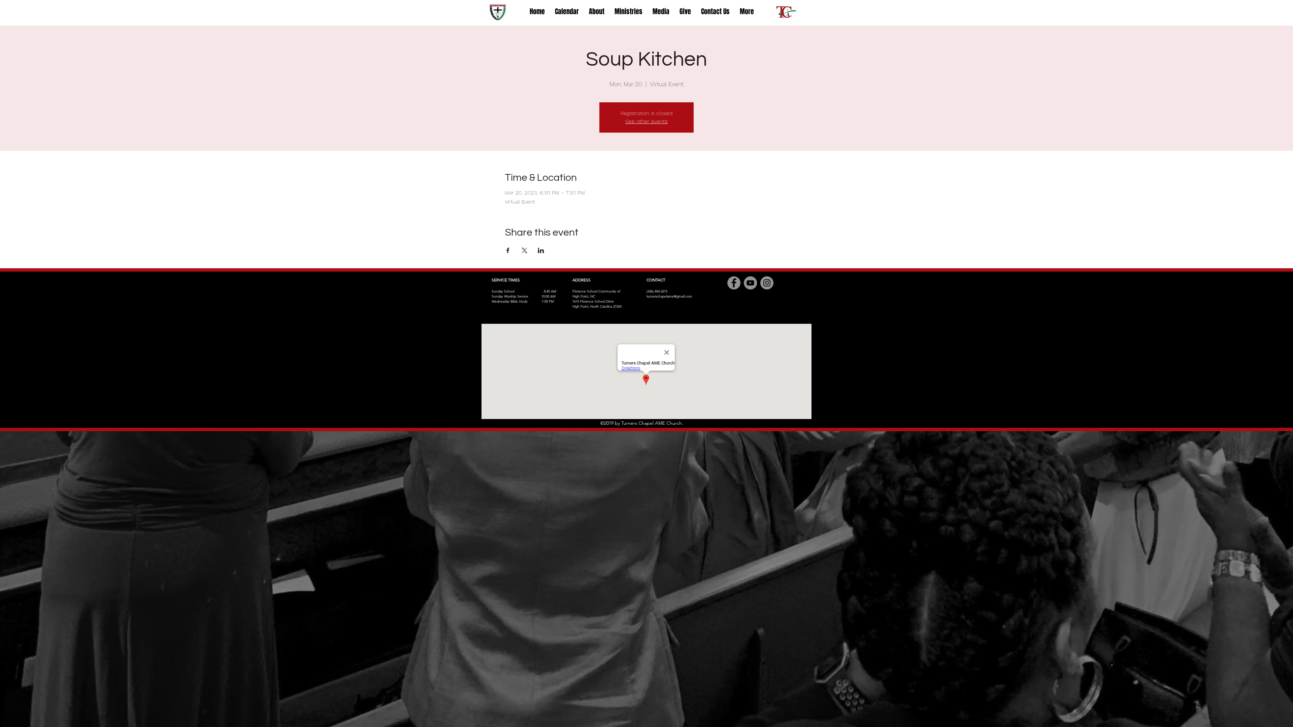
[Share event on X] (524, 250)
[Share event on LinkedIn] (541, 250)
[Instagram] (766, 282)
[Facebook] (733, 282)
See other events (646, 121)
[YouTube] (750, 282)
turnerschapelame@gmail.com (669, 296)
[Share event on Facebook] (508, 250)
